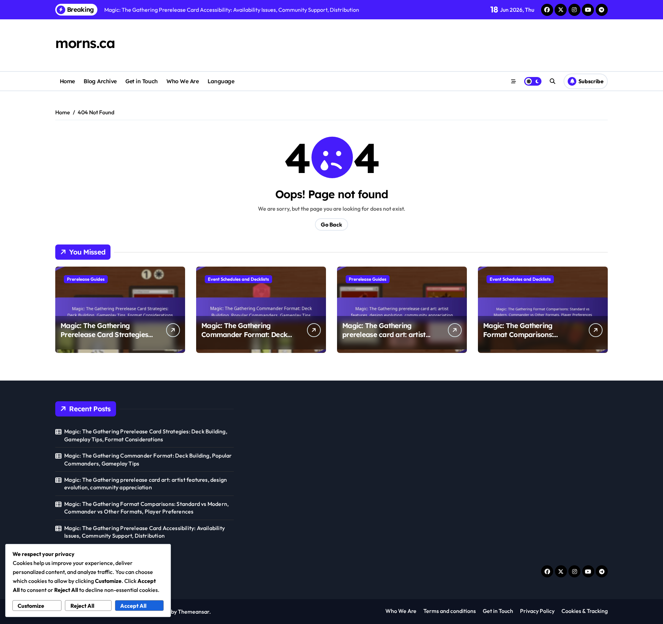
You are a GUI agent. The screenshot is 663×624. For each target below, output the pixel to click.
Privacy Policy (537, 610)
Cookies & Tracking (584, 610)
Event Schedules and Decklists (238, 279)
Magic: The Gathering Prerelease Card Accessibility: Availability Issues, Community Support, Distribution (144, 532)
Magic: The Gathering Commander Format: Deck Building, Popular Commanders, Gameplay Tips (148, 459)
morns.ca (85, 42)
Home (67, 81)
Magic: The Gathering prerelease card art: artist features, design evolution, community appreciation (385, 339)
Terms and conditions (449, 610)
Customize (31, 605)
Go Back (331, 224)
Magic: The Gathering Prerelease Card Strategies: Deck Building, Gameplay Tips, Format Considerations (106, 339)
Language (221, 81)
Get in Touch (141, 81)
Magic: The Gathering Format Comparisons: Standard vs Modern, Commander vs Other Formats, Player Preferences (146, 507)
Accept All (133, 605)
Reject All (82, 605)
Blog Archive (100, 81)
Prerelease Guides (86, 279)
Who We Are (182, 81)
